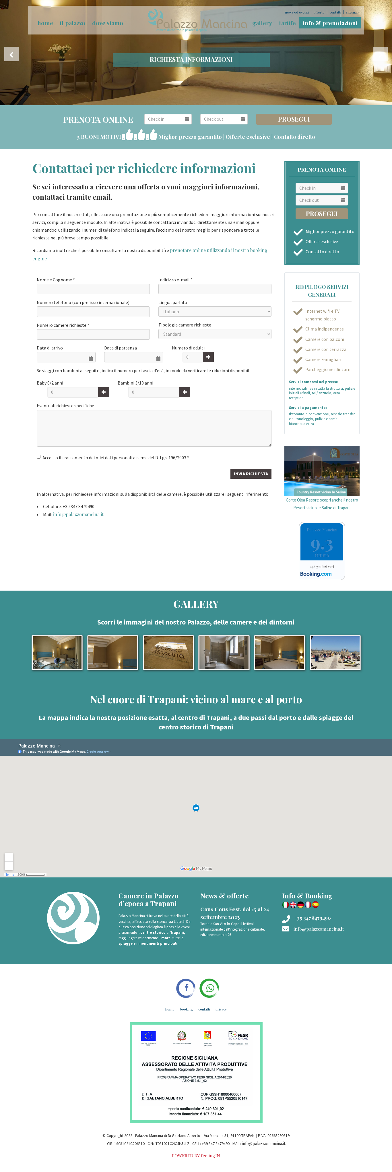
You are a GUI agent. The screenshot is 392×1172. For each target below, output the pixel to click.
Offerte (319, 12)
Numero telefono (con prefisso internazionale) (83, 302)
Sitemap (352, 12)
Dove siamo (107, 23)
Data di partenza (120, 348)
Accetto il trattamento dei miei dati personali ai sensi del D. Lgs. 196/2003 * (115, 457)
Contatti (335, 12)
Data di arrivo (50, 348)
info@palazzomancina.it (78, 514)
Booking (186, 1009)
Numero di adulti (188, 348)
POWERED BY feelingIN (196, 1155)
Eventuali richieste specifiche (65, 405)
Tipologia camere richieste (184, 325)
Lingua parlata (172, 302)
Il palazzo (72, 23)
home (45, 23)
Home (169, 1009)
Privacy (221, 1009)
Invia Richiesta (251, 474)
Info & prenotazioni (330, 23)
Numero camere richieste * (63, 325)
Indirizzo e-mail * (175, 280)
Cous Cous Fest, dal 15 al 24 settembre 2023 (234, 913)
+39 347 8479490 (313, 918)
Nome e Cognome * (56, 280)
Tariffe (287, 23)
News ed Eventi (297, 12)
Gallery (262, 23)
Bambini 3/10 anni (135, 383)
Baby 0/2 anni (50, 383)
